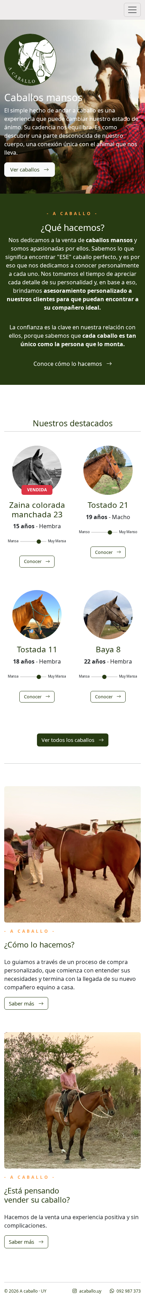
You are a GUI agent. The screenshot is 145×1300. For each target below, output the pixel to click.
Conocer (33, 561)
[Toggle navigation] (132, 10)
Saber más (22, 1003)
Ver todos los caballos (69, 739)
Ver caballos (25, 169)
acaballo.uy (89, 1291)
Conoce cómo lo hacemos (68, 364)
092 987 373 (128, 1291)
